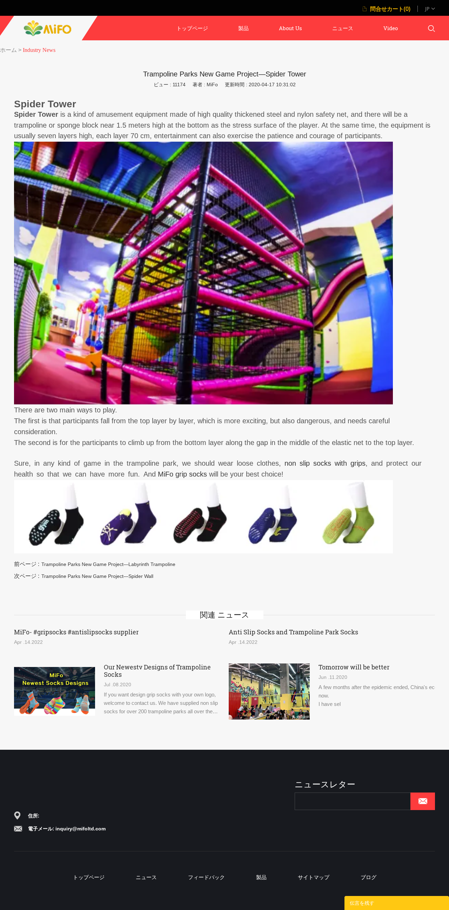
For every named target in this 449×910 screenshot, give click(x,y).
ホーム (8, 50)
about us (290, 28)
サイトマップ (313, 877)
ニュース (342, 28)
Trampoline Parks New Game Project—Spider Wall (97, 576)
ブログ (368, 877)
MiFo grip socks (183, 474)
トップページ (192, 28)
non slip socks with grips (325, 463)
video (390, 28)
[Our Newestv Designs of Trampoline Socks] (54, 691)
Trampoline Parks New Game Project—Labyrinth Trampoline (108, 564)
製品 (243, 28)
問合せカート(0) (390, 9)
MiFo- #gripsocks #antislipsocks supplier (76, 632)
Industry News (39, 50)
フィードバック (206, 877)
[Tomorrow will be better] (269, 691)
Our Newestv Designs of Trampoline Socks (157, 670)
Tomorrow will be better (354, 667)
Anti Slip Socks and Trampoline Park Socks (293, 632)
